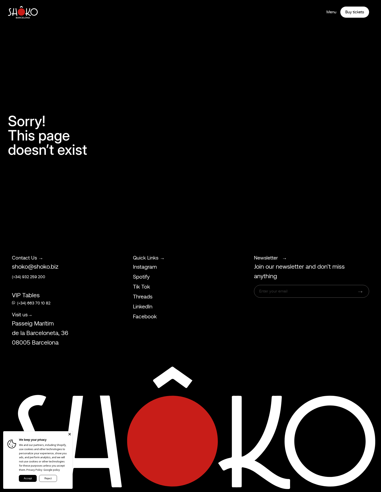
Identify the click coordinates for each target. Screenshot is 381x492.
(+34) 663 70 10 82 (33, 303)
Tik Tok (141, 287)
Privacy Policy (34, 470)
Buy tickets (354, 12)
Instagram (145, 267)
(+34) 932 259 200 (28, 277)
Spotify (141, 277)
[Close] (70, 434)
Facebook (145, 317)
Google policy (51, 470)
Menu (331, 12)
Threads (142, 297)
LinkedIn (142, 307)
